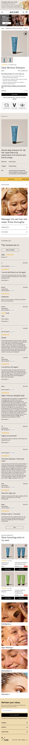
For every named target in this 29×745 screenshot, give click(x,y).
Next (15, 527)
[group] (4, 60)
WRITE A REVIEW (10, 250)
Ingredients (5, 227)
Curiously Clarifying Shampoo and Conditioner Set (20, 591)
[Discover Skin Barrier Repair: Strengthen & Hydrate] (14, 20)
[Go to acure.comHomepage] (14, 12)
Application (5, 184)
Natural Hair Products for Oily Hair (14, 28)
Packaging (4, 232)
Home (2, 28)
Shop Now (21, 569)
